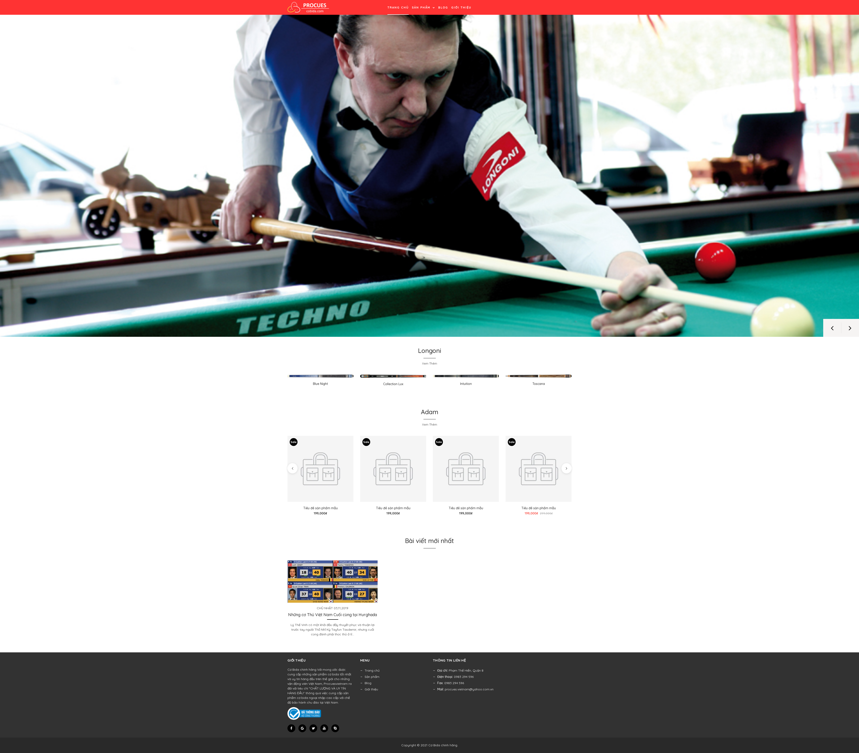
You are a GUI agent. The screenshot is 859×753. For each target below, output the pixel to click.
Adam (429, 412)
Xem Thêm (429, 363)
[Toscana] (539, 376)
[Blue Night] (320, 376)
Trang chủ (398, 7)
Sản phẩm (422, 7)
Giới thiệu (461, 7)
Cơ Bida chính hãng (442, 745)
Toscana (538, 384)
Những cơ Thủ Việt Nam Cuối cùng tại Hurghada (332, 615)
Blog (443, 7)
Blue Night (320, 384)
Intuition (466, 384)
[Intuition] (466, 376)
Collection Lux (393, 384)
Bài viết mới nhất (429, 541)
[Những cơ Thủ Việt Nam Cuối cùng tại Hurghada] (332, 581)
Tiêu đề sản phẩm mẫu (320, 508)
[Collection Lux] (393, 376)
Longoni (429, 350)
